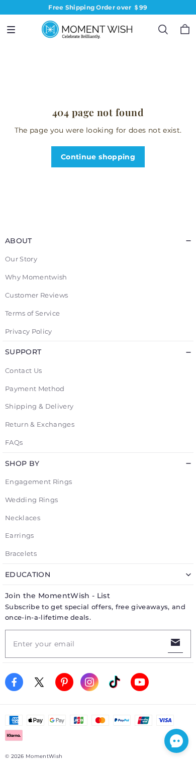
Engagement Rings (38, 481)
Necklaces (22, 518)
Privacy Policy (28, 331)
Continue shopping (98, 156)
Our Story (21, 259)
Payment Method (35, 389)
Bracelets (21, 553)
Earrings (19, 535)
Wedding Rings (31, 500)
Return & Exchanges (39, 424)
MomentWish (44, 756)
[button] (11, 30)
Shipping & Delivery (39, 406)
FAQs (14, 442)
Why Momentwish (36, 277)
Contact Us (23, 370)
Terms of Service (32, 313)
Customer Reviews (36, 295)
